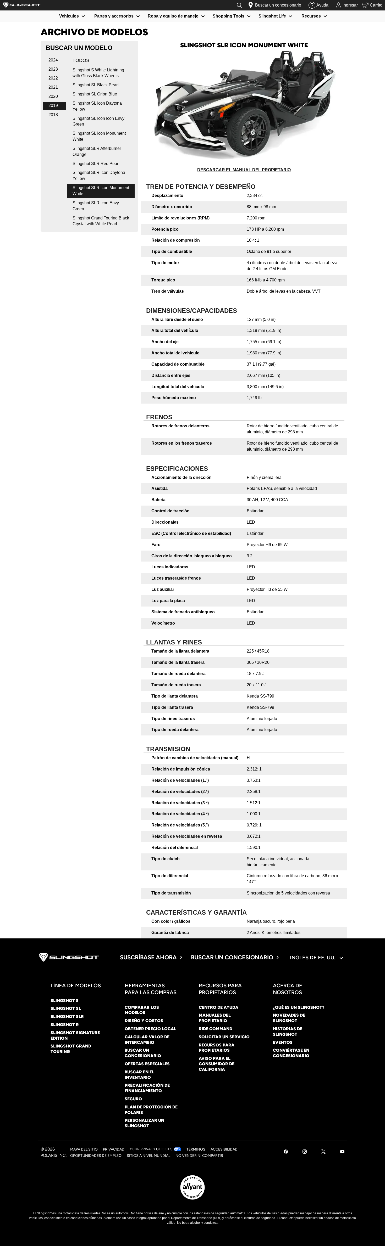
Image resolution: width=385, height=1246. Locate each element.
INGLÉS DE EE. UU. (313, 957)
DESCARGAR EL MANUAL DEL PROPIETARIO (244, 170)
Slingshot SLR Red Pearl (96, 163)
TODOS (81, 60)
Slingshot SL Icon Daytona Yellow (97, 106)
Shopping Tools (228, 16)
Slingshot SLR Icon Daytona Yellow (99, 175)
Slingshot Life (272, 16)
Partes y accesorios (114, 16)
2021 (53, 87)
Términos (195, 1149)
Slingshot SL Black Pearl (96, 85)
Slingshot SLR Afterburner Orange (97, 151)
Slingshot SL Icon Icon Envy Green (98, 121)
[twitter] (323, 1152)
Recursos (311, 16)
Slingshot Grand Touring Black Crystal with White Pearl (101, 221)
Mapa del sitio (84, 1149)
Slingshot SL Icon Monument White (99, 136)
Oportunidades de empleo (96, 1155)
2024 (53, 60)
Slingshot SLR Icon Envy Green (96, 206)
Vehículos (69, 16)
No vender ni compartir (199, 1155)
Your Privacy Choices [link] (151, 1149)
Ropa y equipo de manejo (173, 16)
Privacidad (113, 1149)
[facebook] (286, 1152)
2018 (53, 114)
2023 (53, 69)
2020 (53, 96)
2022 (53, 78)
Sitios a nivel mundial (148, 1155)
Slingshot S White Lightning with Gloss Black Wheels (98, 73)
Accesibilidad (224, 1149)
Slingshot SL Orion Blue (95, 94)
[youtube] (342, 1152)
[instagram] (304, 1152)
